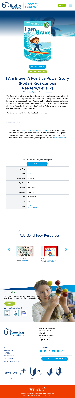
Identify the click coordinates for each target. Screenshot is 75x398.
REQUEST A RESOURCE (37, 164)
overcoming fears (32, 207)
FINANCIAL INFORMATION (12, 361)
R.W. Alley (51, 261)
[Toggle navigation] (70, 5)
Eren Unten (49, 92)
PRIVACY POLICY (9, 356)
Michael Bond (50, 260)
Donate (10, 303)
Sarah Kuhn (25, 260)
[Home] (13, 2)
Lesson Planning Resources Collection (35, 130)
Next (66, 249)
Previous (9, 249)
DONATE (61, 5)
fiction (29, 173)
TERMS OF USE (10, 359)
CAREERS (7, 353)
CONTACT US (9, 350)
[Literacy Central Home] (31, 2)
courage (30, 205)
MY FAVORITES (37, 67)
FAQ (5, 347)
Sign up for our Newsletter (55, 359)
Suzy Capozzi (32, 92)
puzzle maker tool (59, 137)
